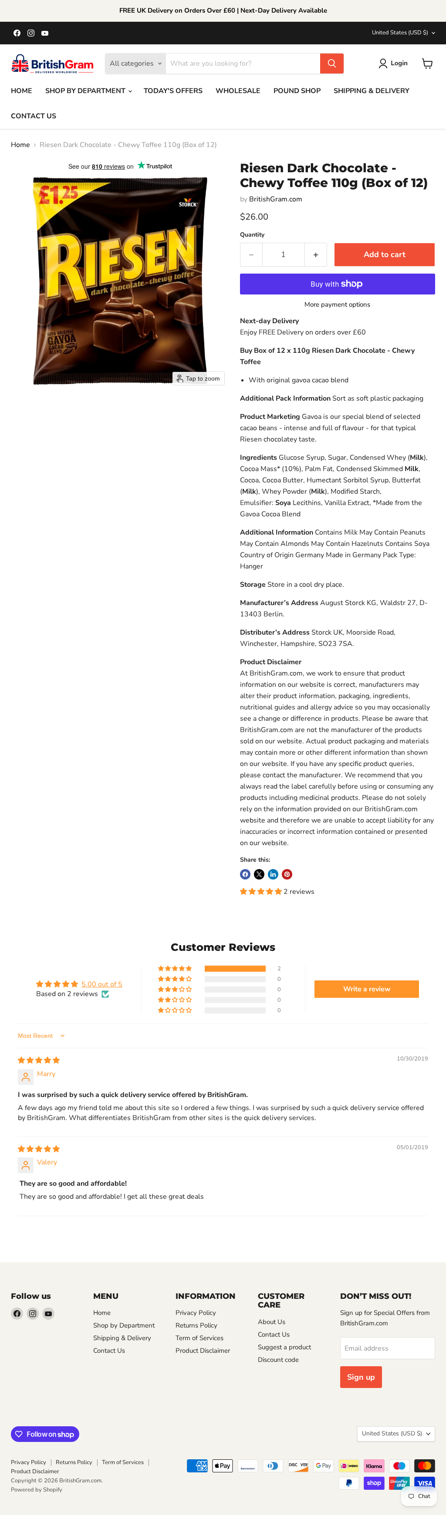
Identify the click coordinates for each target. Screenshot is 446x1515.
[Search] (332, 64)
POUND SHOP (297, 91)
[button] (394, 63)
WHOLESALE (238, 91)
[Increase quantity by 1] (316, 255)
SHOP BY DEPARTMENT (86, 91)
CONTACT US (33, 116)
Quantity (252, 234)
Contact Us (109, 1350)
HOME (21, 91)
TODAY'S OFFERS (173, 91)
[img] (39, 1060)
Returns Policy (196, 1325)
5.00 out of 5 (101, 984)
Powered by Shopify (36, 1490)
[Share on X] (259, 874)
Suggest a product (284, 1347)
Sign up (361, 1377)
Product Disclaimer (203, 1350)
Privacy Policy (196, 1312)
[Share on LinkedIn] (273, 874)
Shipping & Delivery (122, 1338)
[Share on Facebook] (245, 874)
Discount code (278, 1359)
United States (400, 33)
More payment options (337, 304)
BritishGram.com (275, 199)
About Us (271, 1322)
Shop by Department (124, 1325)
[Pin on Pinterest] (287, 874)
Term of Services (199, 1338)
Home (20, 145)
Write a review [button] (367, 989)
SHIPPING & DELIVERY (371, 91)
